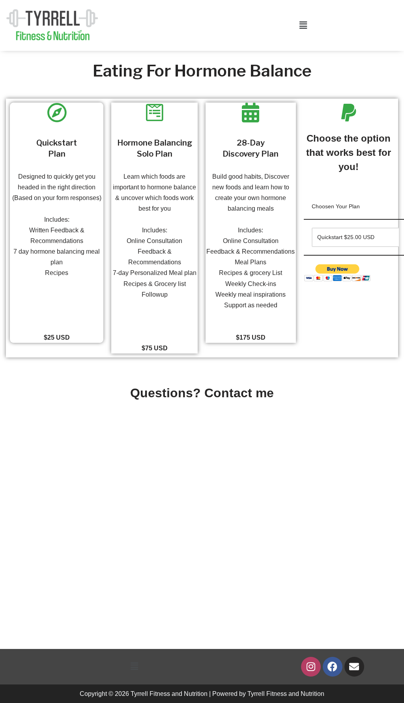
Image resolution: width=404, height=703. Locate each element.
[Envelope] (354, 667)
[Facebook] (332, 667)
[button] (303, 25)
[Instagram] (311, 667)
